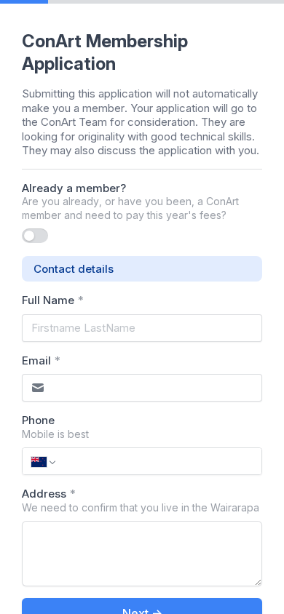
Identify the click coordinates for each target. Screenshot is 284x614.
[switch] (35, 235)
